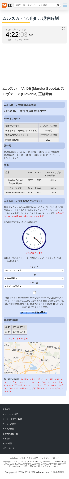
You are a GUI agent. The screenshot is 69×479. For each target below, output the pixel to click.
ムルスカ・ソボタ (34, 252)
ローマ (44, 379)
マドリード (35, 379)
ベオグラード (15, 385)
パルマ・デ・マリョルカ (18, 388)
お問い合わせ (8, 448)
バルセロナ (45, 382)
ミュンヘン (28, 385)
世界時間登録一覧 (10, 434)
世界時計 (6, 409)
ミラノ (38, 385)
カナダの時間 (8, 429)
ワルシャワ (24, 382)
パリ (51, 379)
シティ (34, 267)
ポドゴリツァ (38, 388)
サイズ (34, 283)
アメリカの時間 (9, 424)
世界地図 (6, 438)
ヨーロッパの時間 (10, 414)
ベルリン (24, 379)
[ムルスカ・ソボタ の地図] (32, 373)
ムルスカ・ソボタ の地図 (16, 338)
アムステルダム (52, 388)
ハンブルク (12, 382)
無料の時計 (7, 443)
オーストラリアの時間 (12, 419)
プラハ (46, 385)
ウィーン (35, 382)
